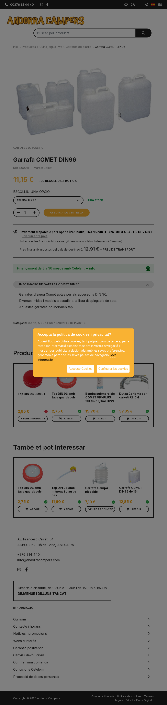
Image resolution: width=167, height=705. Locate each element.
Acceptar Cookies (80, 368)
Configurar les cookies (113, 368)
